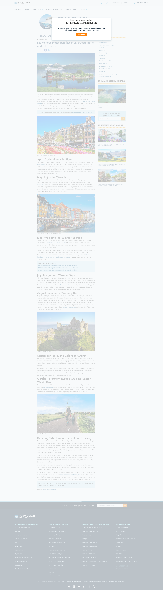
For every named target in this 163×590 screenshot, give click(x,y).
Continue (81, 35)
